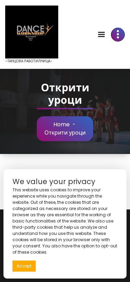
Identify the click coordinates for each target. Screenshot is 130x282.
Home (61, 124)
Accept (24, 266)
